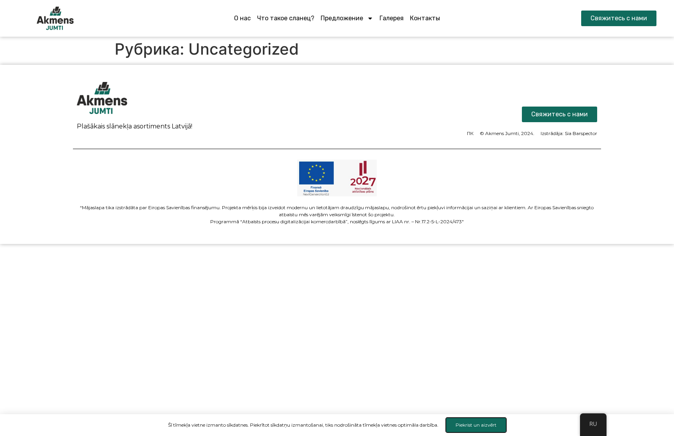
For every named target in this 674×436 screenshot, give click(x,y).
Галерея (392, 18)
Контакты (425, 18)
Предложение (342, 18)
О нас (242, 18)
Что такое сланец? (285, 18)
